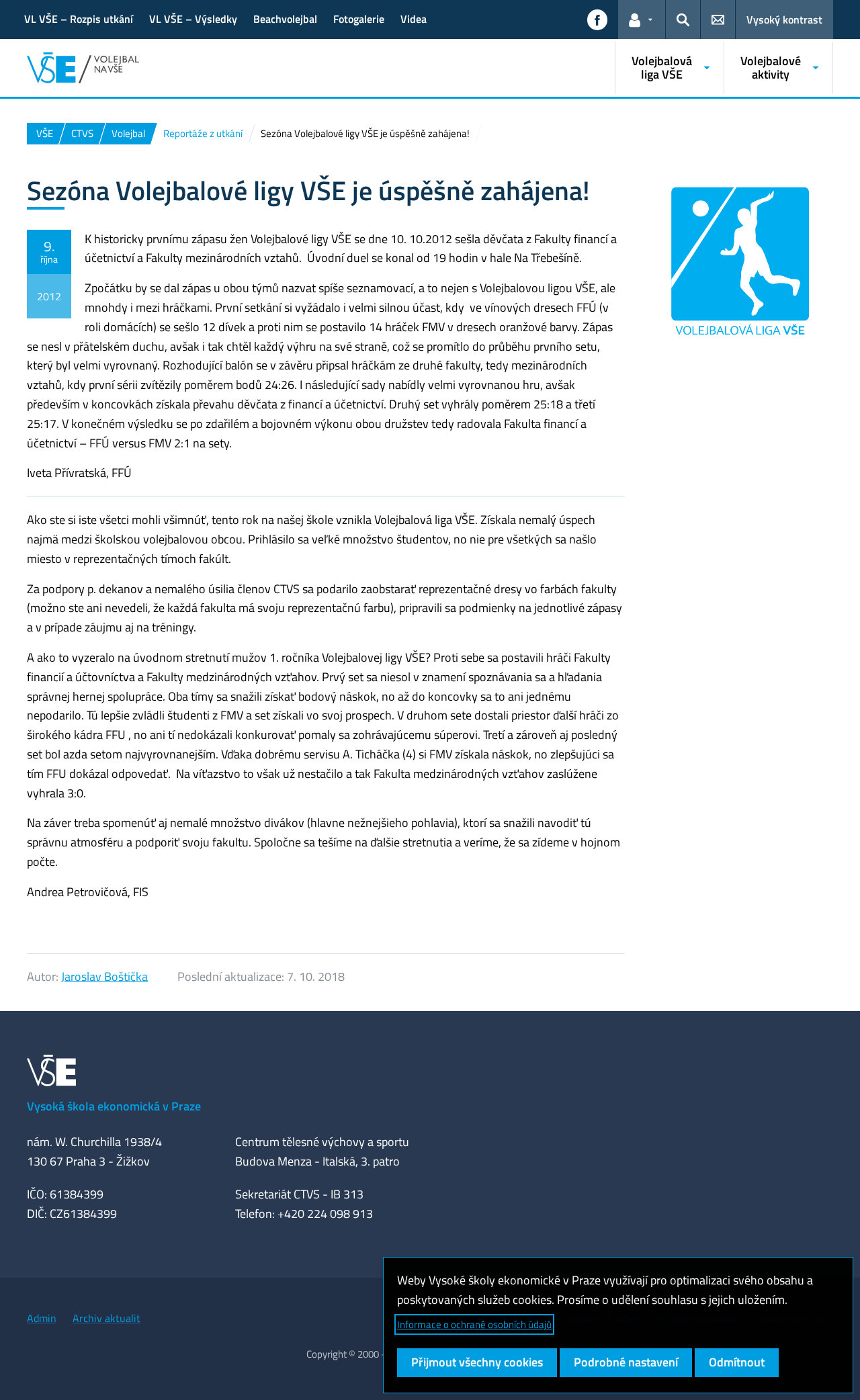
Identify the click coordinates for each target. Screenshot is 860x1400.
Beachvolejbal (285, 19)
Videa (413, 19)
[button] (597, 19)
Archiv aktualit (106, 1318)
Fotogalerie (358, 19)
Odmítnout (737, 1362)
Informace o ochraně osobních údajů (474, 1324)
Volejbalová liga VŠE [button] (662, 67)
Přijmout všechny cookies (477, 1362)
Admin (41, 1318)
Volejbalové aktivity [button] (770, 67)
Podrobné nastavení (626, 1362)
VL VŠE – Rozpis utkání (78, 19)
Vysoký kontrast (784, 19)
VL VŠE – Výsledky (193, 19)
